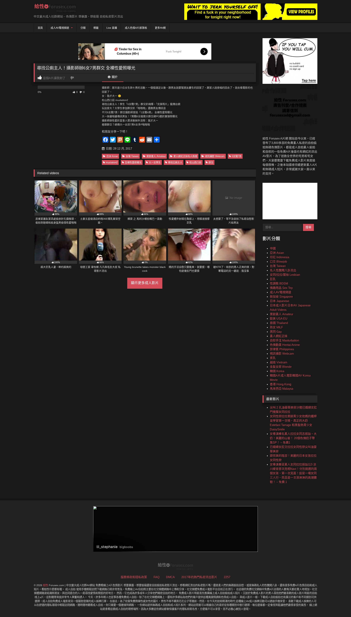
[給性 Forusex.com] (55, 8)
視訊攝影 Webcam (214, 156)
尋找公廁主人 (175, 162)
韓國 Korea (277, 371)
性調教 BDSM (279, 283)
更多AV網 (160, 27)
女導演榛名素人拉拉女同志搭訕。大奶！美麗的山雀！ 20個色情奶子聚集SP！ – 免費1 (293, 438)
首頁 (40, 27)
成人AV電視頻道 (60, 27)
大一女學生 (155, 162)
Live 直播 (111, 27)
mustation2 (112, 162)
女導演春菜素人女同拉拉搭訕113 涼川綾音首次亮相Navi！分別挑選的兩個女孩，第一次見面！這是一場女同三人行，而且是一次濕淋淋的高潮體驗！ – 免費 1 (293, 473)
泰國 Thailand (279, 322)
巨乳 (273, 279)
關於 (114, 77)
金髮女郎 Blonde (281, 366)
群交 (211, 162)
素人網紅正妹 (278, 336)
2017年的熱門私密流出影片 (199, 577)
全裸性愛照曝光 (133, 162)
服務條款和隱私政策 (134, 577)
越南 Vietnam (278, 362)
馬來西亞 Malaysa (281, 388)
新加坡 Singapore (281, 296)
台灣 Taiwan (132, 156)
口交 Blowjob (278, 261)
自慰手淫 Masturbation (284, 340)
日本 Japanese (279, 301)
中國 (273, 248)
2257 (227, 577)
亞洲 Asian (112, 156)
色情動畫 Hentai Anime (285, 344)
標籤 (96, 27)
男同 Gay (276, 331)
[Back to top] (340, 606)
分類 (83, 27)
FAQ (156, 577)
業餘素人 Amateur (156, 156)
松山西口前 (195, 162)
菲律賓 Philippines (282, 349)
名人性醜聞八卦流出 (283, 270)
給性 (45, 585)
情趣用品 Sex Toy (281, 287)
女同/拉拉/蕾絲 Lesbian (285, 274)
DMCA (170, 577)
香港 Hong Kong (280, 384)
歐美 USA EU (278, 318)
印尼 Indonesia (279, 257)
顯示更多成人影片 (145, 283)
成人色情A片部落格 (136, 27)
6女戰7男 (236, 156)
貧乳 (273, 358)
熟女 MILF (276, 327)
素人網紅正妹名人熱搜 (185, 156)
